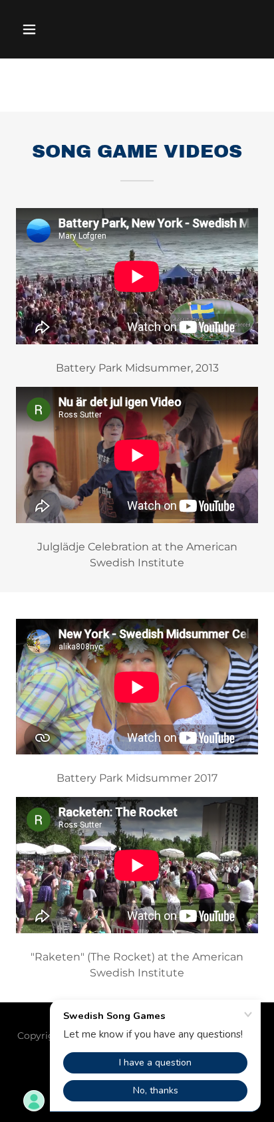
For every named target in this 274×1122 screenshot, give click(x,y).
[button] (43, 29)
